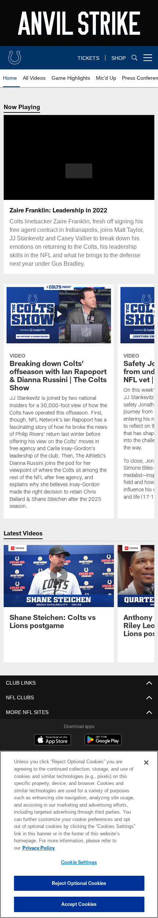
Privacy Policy (95, 848)
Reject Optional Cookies (79, 883)
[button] (79, 171)
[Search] (134, 58)
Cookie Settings (79, 862)
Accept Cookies (79, 904)
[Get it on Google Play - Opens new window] (103, 743)
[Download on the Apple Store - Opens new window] (52, 740)
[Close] (146, 770)
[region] (79, 838)
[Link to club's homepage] (15, 55)
